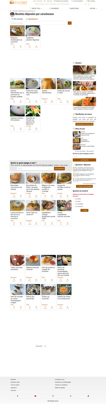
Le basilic (78, 199)
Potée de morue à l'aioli (64, 92)
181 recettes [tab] (18, 19)
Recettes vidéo (15, 382)
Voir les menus (81, 151)
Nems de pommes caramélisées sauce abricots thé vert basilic (63, 271)
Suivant (41, 346)
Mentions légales (60, 387)
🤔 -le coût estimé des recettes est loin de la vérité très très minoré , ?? (84, 179)
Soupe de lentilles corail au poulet (64, 187)
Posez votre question (85, 186)
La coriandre (79, 206)
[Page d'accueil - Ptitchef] (10, 11)
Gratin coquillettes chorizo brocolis (64, 214)
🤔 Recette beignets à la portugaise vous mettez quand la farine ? (83, 174)
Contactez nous (59, 379)
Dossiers (55, 8)
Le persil (77, 201)
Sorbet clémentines (46, 92)
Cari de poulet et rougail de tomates (48, 269)
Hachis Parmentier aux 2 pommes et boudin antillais (17, 94)
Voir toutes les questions (89, 183)
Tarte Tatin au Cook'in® (31, 213)
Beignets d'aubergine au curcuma (16, 40)
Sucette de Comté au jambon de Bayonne (30, 121)
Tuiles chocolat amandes (16, 268)
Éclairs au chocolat (45, 298)
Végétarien (49, 1)
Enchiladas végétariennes (85, 140)
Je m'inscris (59, 169)
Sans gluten (39, 1)
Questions (74, 8)
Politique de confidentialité (63, 382)
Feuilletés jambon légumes (32, 39)
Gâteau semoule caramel (32, 268)
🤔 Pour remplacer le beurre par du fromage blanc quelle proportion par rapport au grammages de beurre (83, 169)
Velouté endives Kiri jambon (17, 119)
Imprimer (91, 151)
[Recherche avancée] (88, 4)
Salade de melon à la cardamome (64, 298)
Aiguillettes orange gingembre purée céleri (48, 215)
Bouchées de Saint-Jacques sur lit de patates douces (32, 188)
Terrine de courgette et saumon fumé (87, 134)
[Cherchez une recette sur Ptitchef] (85, 4)
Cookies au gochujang (87, 146)
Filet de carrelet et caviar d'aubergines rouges (17, 299)
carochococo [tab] (32, 19)
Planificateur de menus (83, 124)
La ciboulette (79, 204)
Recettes (36, 8)
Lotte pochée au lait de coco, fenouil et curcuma (17, 215)
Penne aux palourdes (30, 298)
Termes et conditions (61, 385)
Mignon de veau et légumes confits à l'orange (48, 188)
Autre (92, 8)
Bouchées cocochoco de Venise (16, 187)
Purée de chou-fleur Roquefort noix (32, 93)
